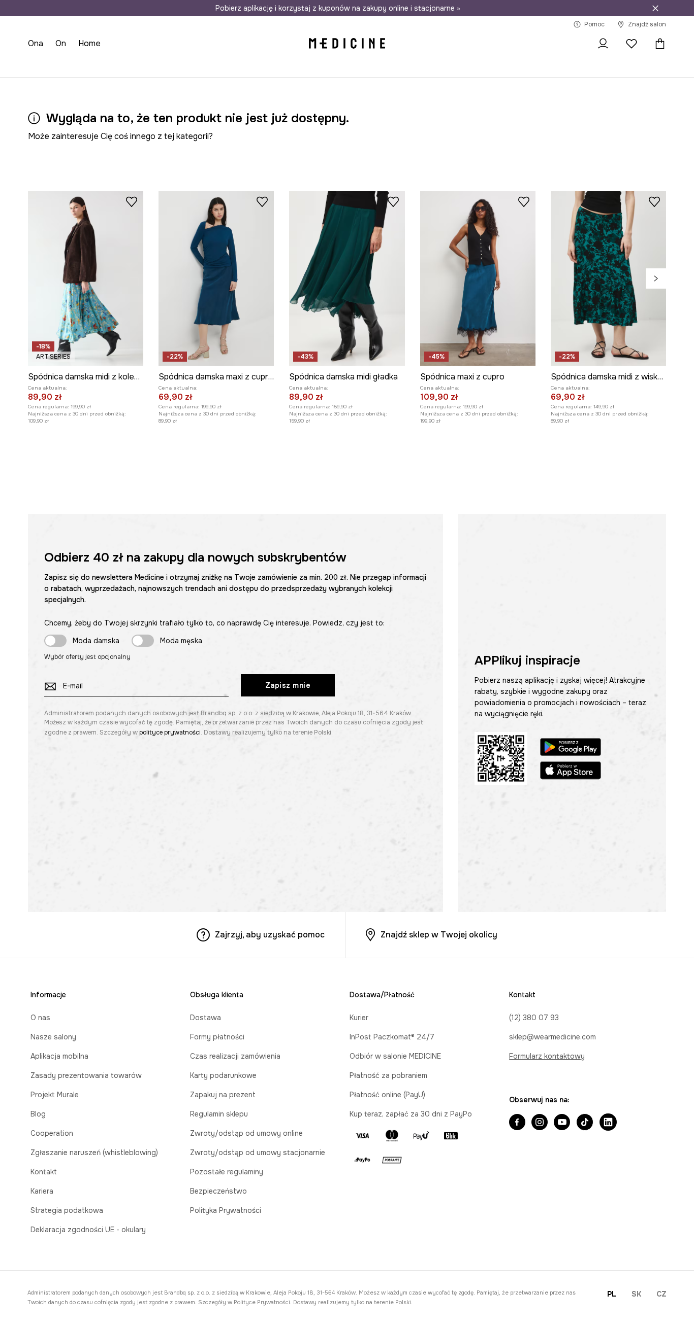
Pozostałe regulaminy (226, 1171)
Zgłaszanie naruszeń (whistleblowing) (94, 1152)
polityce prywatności (170, 732)
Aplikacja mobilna (59, 1056)
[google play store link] (570, 748)
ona (35, 43)
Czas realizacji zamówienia (235, 1056)
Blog (38, 1114)
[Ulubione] (631, 43)
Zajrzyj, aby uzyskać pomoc (270, 934)
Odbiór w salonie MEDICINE (395, 1056)
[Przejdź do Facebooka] (517, 1123)
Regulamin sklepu (219, 1114)
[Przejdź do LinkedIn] (608, 1123)
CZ (661, 1294)
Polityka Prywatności (225, 1210)
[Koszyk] (657, 43)
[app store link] (570, 771)
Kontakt (43, 1171)
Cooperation (51, 1133)
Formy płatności (217, 1036)
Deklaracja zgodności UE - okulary (88, 1229)
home (89, 43)
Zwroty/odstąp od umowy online (246, 1133)
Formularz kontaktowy (547, 1056)
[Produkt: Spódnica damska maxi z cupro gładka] (216, 278)
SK (636, 1294)
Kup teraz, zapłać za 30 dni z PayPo (411, 1114)
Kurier (359, 1017)
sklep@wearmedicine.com (552, 1036)
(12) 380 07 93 (534, 1017)
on (60, 43)
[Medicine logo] (347, 43)
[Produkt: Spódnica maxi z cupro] (477, 278)
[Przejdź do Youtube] (562, 1123)
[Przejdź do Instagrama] (539, 1123)
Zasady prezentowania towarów (86, 1075)
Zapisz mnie (288, 685)
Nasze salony (53, 1036)
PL (611, 1294)
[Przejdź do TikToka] (584, 1123)
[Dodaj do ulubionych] (131, 201)
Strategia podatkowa (66, 1210)
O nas (40, 1017)
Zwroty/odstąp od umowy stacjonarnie (257, 1152)
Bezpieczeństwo (218, 1191)
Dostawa (205, 1017)
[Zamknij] (655, 8)
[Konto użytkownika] (603, 43)
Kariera (41, 1191)
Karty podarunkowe (223, 1075)
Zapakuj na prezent (223, 1094)
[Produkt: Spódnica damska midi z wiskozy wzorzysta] (608, 278)
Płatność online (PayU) (387, 1094)
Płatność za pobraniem (388, 1075)
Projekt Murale (54, 1094)
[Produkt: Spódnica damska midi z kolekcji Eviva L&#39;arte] (85, 278)
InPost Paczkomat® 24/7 (392, 1036)
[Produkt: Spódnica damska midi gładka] (346, 278)
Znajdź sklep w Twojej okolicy (439, 934)
